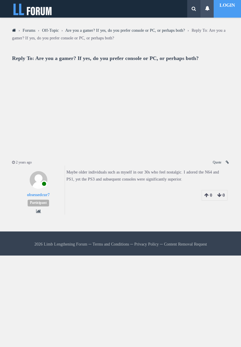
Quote (217, 162)
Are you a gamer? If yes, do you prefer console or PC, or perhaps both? (125, 30)
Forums (29, 30)
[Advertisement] (120, 107)
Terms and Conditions (111, 244)
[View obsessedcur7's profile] (38, 187)
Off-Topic (50, 30)
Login (227, 5)
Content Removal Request (185, 244)
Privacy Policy (146, 244)
